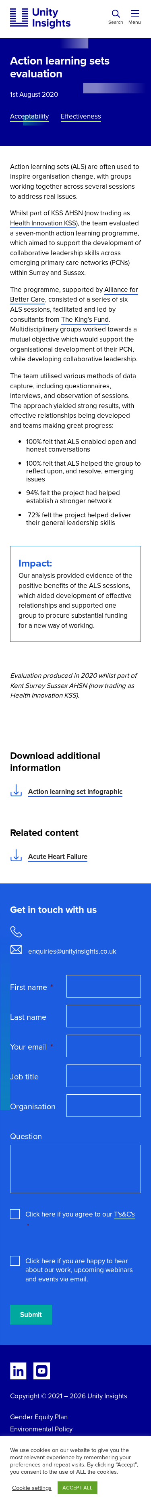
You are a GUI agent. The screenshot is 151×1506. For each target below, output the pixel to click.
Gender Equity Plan (39, 1417)
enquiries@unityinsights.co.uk (72, 951)
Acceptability (29, 116)
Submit (31, 1315)
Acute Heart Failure (57, 857)
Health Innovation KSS (43, 223)
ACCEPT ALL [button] (77, 1487)
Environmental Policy (41, 1429)
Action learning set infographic (75, 792)
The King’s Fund (85, 320)
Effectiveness (81, 116)
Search (115, 22)
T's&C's (124, 1214)
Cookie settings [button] (32, 1487)
